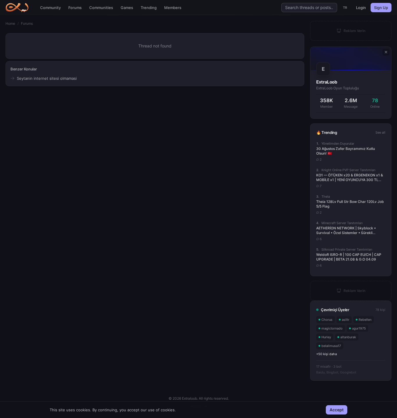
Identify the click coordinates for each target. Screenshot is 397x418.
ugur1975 (359, 328)
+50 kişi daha (326, 354)
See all (380, 132)
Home (10, 23)
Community (50, 7)
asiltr (345, 320)
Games (127, 7)
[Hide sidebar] (385, 52)
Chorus (326, 320)
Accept (337, 409)
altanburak (348, 337)
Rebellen (365, 320)
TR (345, 8)
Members (172, 7)
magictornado (332, 328)
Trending (149, 7)
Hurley (326, 337)
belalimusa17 (331, 346)
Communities (101, 7)
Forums (75, 7)
